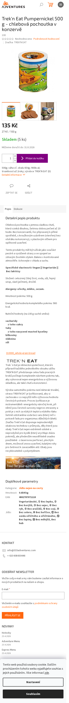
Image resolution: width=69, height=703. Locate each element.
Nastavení (33, 682)
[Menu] (60, 4)
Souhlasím (33, 694)
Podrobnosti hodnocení (46, 39)
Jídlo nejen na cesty (31, 488)
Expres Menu (9, 650)
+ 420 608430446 (16, 556)
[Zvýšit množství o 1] (15, 156)
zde (47, 673)
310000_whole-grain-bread (20, 353)
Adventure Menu (11, 641)
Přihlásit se (12, 615)
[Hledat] (41, 4)
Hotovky (6, 633)
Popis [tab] (8, 209)
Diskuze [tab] (18, 209)
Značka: (16, 42)
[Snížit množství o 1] (15, 160)
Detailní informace (12, 175)
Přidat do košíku (35, 158)
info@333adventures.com (21, 550)
